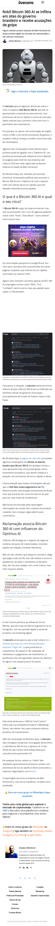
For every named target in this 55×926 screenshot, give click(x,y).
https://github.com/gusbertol (28, 852)
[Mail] (27, 867)
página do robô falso (32, 458)
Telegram (8, 830)
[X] (31, 867)
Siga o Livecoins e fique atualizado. (30, 91)
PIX (42, 487)
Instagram (8, 834)
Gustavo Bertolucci (15, 41)
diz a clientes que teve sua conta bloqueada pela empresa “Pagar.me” (26, 644)
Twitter (48, 830)
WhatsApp (38, 826)
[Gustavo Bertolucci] (5, 41)
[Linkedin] (24, 867)
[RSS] (30, 878)
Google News (34, 834)
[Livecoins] (25, 2)
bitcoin (32, 771)
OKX (5, 810)
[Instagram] (25, 878)
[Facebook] (20, 867)
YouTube (19, 834)
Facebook (38, 830)
